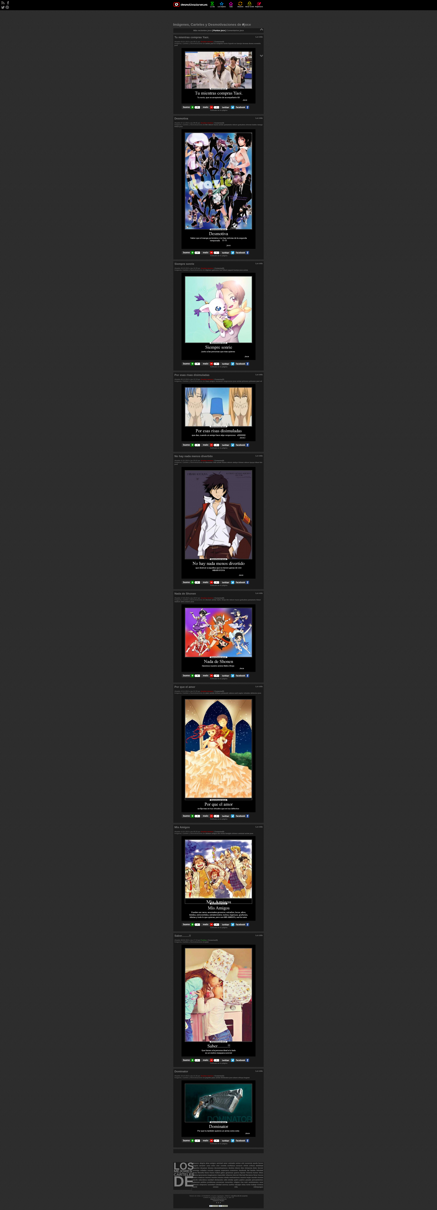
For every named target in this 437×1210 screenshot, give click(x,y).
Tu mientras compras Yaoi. (191, 37)
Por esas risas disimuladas (191, 374)
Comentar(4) (219, 42)
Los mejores (222, 7)
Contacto (216, 1200)
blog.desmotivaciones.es (218, 1199)
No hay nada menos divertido (193, 456)
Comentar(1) (219, 1076)
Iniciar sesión (249, 7)
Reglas (222, 1200)
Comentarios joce (235, 30)
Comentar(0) (219, 268)
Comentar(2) (219, 379)
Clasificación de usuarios (239, 1196)
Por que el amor (184, 686)
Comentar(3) (219, 123)
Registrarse (259, 7)
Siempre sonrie (184, 263)
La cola (212, 7)
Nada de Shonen (185, 593)
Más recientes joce (202, 30)
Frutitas (204, 940)
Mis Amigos (182, 827)
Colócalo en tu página (218, 110)
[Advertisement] (218, 15)
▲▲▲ (218, 1202)
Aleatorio (240, 7)
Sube (231, 7)
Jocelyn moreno (207, 42)
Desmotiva (181, 118)
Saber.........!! (182, 935)
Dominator (181, 1071)
